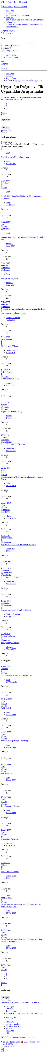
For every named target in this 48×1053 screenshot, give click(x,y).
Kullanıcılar (10, 22)
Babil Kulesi (6, 708)
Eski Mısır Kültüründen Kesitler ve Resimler (18, 544)
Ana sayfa (10, 11)
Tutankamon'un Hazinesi (10, 806)
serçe (3, 470)
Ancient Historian (13, 318)
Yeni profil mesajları (24, 20)
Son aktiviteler (38, 20)
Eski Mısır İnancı (7, 773)
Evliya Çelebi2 (11, 350)
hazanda (9, 843)
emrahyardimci (7, 538)
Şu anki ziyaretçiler (13, 24)
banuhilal (4, 669)
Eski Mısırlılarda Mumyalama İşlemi (15, 157)
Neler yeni (10, 17)
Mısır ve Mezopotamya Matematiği (14, 741)
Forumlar (9, 13)
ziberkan (9, 244)
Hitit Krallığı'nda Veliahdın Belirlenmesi (16, 675)
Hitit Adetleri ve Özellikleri (11, 577)
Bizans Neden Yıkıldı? (10, 872)
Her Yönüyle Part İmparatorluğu (13, 313)
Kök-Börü (5, 183)
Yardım (9, 1028)
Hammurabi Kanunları (9, 839)
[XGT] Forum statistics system (18, 1037)
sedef (8, 161)
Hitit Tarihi (5, 512)
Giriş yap (4, 64)
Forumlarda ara (23, 15)
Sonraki (4, 112)
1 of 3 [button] (3, 115)
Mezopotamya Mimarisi (10, 643)
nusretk (9, 383)
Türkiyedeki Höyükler (9, 278)
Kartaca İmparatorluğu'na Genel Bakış (16, 610)
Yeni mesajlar (11, 15)
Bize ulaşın (10, 1022)
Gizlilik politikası (12, 1026)
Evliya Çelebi (11, 876)
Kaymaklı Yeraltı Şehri (10, 379)
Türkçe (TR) (11, 1017)
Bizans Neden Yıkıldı (9, 346)
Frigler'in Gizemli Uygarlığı (12, 411)
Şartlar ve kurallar (13, 1024)
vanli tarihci (10, 448)
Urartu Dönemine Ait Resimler (13, 444)
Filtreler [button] (4, 132)
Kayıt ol (4, 68)
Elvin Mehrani (6, 339)
